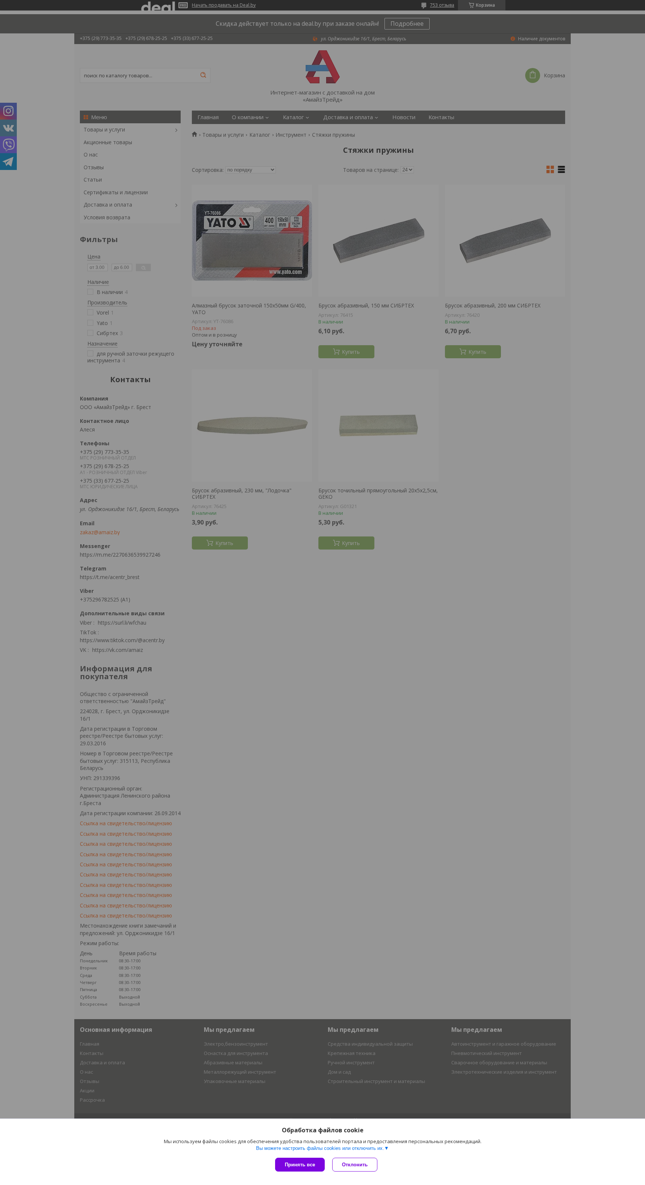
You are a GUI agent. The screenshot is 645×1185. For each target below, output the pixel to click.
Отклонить (355, 1164)
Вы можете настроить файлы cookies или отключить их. (320, 1148)
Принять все (300, 1164)
